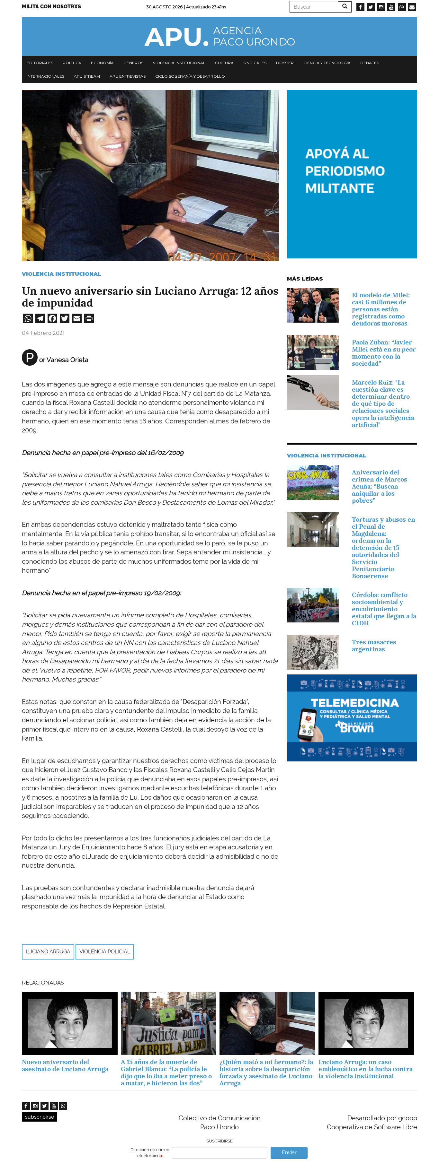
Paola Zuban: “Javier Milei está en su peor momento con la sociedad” (384, 353)
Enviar (289, 1153)
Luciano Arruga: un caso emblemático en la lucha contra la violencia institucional (365, 1069)
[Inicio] (219, 36)
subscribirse (39, 1117)
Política (72, 62)
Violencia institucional (179, 62)
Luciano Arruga (48, 952)
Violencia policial (104, 952)
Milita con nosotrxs (51, 7)
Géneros (133, 62)
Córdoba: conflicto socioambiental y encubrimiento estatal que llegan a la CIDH (384, 609)
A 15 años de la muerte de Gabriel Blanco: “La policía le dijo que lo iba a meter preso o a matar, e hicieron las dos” (166, 1072)
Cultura (224, 62)
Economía (102, 62)
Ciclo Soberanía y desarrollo (190, 76)
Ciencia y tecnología (327, 62)
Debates (369, 62)
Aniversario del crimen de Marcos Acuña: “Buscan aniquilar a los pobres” (379, 486)
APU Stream (87, 76)
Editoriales (40, 62)
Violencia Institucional (61, 274)
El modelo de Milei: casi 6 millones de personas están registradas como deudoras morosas (381, 309)
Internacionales (45, 76)
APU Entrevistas (128, 76)
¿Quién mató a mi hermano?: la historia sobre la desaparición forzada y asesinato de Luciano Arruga (266, 1072)
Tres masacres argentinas (374, 645)
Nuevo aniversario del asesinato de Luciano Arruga (65, 1065)
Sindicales (254, 62)
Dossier (285, 62)
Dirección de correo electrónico (149, 1152)
